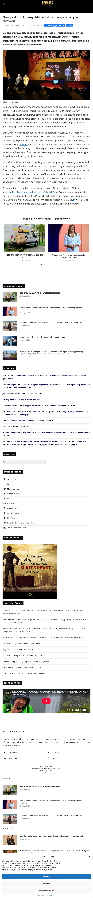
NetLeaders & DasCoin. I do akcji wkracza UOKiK (22, 667)
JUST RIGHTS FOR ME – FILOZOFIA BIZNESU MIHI (22, 393)
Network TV (11, 503)
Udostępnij (50, 25)
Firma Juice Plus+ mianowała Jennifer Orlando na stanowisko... (68, 256)
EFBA (9, 498)
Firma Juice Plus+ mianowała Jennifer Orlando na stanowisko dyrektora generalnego (50, 309)
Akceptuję (46, 877)
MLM (49, 191)
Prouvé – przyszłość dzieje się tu (17, 426)
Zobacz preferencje (46, 890)
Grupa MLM (11, 479)
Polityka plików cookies (45, 895)
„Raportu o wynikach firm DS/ (31, 191)
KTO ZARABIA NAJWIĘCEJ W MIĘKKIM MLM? (24, 256)
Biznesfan (11, 484)
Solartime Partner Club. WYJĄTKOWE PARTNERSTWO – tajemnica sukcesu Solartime (39, 405)
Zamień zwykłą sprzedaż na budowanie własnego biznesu (28, 420)
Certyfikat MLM (13, 513)
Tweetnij (61, 25)
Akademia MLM (13, 494)
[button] (89, 856)
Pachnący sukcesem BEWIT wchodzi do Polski (22, 399)
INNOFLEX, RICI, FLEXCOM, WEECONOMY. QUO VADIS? (25, 673)
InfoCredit (8, 191)
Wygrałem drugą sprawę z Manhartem (18, 649)
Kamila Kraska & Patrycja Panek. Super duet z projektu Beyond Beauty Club (51, 836)
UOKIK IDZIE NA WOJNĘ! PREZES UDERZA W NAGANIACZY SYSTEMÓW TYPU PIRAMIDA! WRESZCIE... (43, 637)
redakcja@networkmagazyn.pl (48, 773)
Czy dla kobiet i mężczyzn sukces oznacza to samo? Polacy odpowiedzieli (50, 322)
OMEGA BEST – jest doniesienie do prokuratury (21, 643)
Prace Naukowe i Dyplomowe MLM (21, 523)
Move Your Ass (13, 489)
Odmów (46, 883)
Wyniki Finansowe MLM (16, 528)
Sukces (23, 144)
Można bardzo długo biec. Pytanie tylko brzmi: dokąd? (42, 337)
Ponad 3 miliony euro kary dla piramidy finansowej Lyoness (26, 661)
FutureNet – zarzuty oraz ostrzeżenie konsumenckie (23, 655)
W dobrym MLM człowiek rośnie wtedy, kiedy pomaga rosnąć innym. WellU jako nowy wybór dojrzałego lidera (54, 852)
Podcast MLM (12, 508)
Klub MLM (11, 518)
